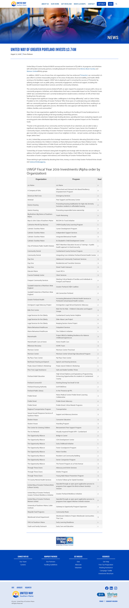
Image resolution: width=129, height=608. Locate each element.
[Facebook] (107, 588)
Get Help (101, 3)
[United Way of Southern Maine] (19, 4)
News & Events (80, 3)
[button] (98, 595)
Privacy (101, 601)
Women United (32, 71)
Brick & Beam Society (87, 68)
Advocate (19, 587)
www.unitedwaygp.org (37, 161)
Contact (91, 3)
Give (110, 3)
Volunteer (28, 587)
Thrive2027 (84, 75)
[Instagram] (115, 588)
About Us (45, 3)
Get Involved (66, 3)
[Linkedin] (111, 588)
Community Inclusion (111, 601)
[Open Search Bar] (116, 4)
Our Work (55, 3)
